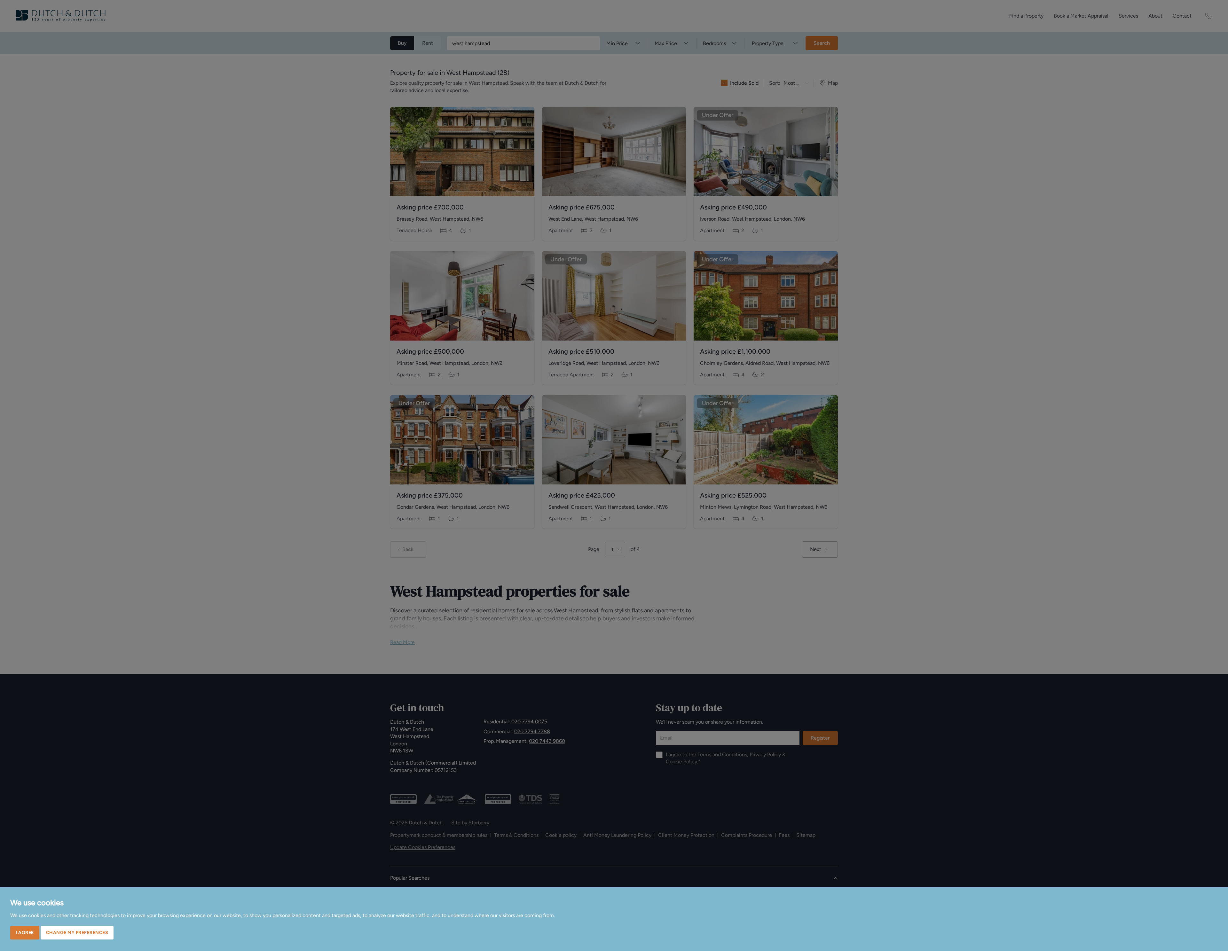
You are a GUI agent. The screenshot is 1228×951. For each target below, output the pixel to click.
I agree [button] (25, 932)
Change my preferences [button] (77, 932)
